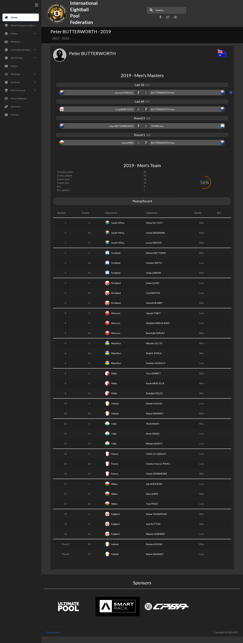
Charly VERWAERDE (156, 473)
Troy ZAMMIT (153, 373)
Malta (114, 373)
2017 (56, 38)
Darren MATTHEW (156, 253)
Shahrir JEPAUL (154, 353)
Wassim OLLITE (154, 343)
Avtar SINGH (152, 433)
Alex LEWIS (152, 493)
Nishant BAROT (154, 443)
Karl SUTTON (153, 524)
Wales (114, 483)
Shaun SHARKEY (154, 413)
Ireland (115, 403)
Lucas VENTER (154, 242)
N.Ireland (116, 283)
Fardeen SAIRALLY (155, 363)
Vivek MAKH (152, 423)
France (114, 453)
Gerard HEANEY (154, 302)
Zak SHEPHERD (154, 483)
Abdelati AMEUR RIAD (157, 323)
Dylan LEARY (152, 283)
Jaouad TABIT (153, 313)
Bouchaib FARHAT (155, 333)
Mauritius (116, 343)
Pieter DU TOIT (154, 222)
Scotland (115, 253)
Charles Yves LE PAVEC (158, 463)
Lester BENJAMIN (155, 232)
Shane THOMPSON (156, 514)
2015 (65, 38)
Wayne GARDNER (155, 533)
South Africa (117, 222)
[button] (160, 17)
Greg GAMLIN (153, 272)
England (115, 514)
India (113, 423)
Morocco (115, 313)
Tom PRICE (152, 503)
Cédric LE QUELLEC (156, 453)
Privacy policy (53, 632)
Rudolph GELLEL (154, 393)
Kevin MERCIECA (155, 383)
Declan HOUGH (154, 403)
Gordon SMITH (154, 262)
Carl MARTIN (153, 293)
